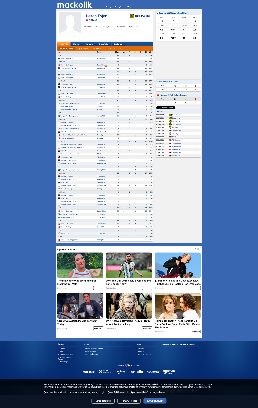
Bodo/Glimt (101, 58)
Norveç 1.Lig (64, 233)
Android (141, 351)
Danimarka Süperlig (67, 106)
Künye (62, 349)
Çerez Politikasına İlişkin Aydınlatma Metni (127, 392)
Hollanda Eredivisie (67, 122)
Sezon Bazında (66, 49)
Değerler (118, 44)
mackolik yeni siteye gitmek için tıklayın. (118, 7)
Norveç (99, 189)
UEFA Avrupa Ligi (66, 84)
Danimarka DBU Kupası (68, 109)
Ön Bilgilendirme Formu (65, 358)
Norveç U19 (101, 214)
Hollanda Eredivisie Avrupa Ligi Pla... (73, 144)
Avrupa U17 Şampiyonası (69, 240)
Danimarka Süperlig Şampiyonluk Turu (73, 135)
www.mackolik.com (154, 384)
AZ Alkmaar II (101, 132)
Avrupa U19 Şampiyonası (69, 214)
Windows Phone (144, 354)
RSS (61, 351)
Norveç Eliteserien (66, 58)
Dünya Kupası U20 (67, 217)
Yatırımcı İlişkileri (91, 354)
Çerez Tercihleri (103, 400)
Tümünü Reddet (129, 400)
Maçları (76, 44)
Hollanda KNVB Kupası (68, 125)
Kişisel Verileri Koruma (94, 349)
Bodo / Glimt (101, 103)
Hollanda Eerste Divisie (68, 132)
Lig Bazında (83, 49)
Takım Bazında (99, 49)
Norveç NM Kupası (66, 65)
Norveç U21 (101, 116)
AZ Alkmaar (101, 122)
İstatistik (64, 44)
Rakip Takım (115, 49)
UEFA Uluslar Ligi (66, 189)
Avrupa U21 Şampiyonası (69, 116)
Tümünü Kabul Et (155, 400)
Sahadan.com (90, 351)
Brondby (100, 106)
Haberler (89, 44)
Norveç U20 (101, 217)
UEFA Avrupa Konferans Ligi (70, 103)
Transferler (104, 44)
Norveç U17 (101, 240)
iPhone (141, 349)
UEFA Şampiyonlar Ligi (68, 68)
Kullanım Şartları (66, 354)
